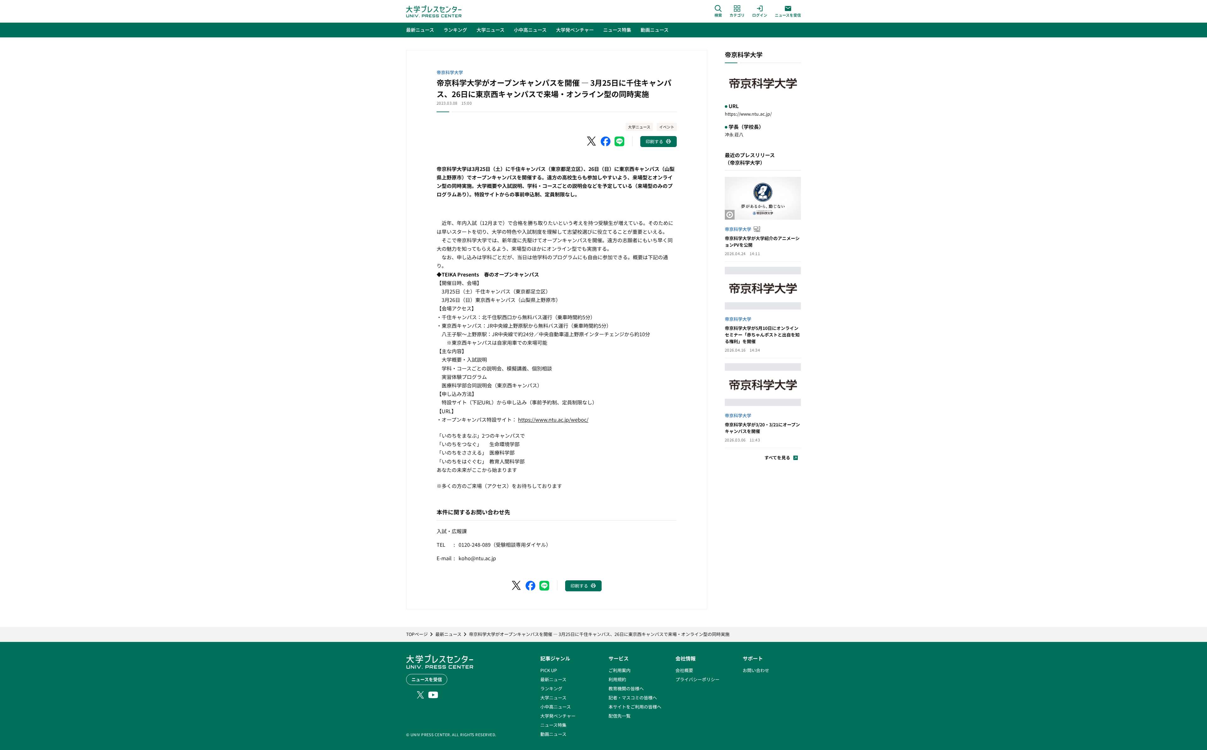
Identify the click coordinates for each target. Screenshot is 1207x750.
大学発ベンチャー (558, 716)
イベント (666, 126)
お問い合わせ (756, 670)
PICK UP (548, 670)
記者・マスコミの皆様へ (633, 697)
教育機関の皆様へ (626, 688)
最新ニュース (553, 679)
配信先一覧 (620, 716)
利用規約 (617, 679)
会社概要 (684, 670)
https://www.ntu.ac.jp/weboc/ (553, 419)
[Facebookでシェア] (606, 141)
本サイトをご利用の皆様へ (635, 706)
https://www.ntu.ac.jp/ (748, 114)
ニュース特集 (553, 725)
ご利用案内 (620, 670)
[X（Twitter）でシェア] (592, 141)
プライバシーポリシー (697, 679)
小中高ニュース (555, 706)
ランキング (551, 688)
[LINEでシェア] (620, 141)
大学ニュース (639, 126)
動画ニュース (553, 734)
